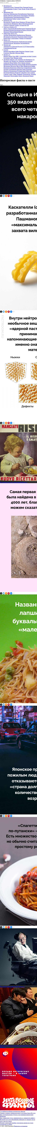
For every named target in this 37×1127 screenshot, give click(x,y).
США (33, 30)
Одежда (6, 25)
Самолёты (23, 72)
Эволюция (16, 43)
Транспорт (7, 76)
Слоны (18, 19)
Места (18, 66)
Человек (7, 61)
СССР (24, 46)
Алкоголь (6, 63)
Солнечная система (25, 56)
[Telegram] (4, 196)
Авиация (21, 61)
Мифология (27, 66)
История (8, 6)
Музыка (28, 22)
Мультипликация (27, 23)
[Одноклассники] (6, 196)
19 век (28, 9)
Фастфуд (12, 53)
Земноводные (13, 14)
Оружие (6, 69)
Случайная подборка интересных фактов (12, 1111)
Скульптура (22, 25)
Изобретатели (21, 35)
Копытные (30, 14)
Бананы (6, 51)
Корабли (28, 64)
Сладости (6, 53)
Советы (6, 74)
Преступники (28, 37)
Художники (27, 38)
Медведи (11, 15)
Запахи (28, 63)
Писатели (14, 37)
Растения (6, 72)
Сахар (31, 51)
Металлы (13, 66)
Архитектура (8, 23)
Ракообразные (8, 19)
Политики (21, 37)
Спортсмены (15, 38)
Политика (29, 69)
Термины (19, 74)
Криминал (30, 59)
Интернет (15, 64)
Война (15, 63)
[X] (1, 196)
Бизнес (15, 61)
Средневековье (8, 9)
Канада (24, 30)
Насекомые (24, 15)
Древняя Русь (8, 46)
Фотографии (14, 76)
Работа (28, 71)
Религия (17, 72)
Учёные (21, 38)
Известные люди (10, 33)
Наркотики (13, 68)
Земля (10, 56)
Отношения (12, 69)
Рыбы (14, 19)
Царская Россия (17, 46)
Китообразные (22, 14)
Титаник (33, 74)
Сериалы (11, 25)
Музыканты (7, 37)
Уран (11, 58)
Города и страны (10, 27)
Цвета (20, 76)
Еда (6, 50)
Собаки (23, 19)
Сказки (17, 25)
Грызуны (6, 14)
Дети (19, 63)
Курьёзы (34, 64)
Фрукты (17, 53)
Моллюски (17, 15)
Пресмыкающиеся (19, 17)
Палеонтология (8, 43)
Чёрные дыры (18, 58)
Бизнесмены (12, 35)
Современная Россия (10, 48)
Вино (11, 63)
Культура (8, 20)
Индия (34, 28)
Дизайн (13, 22)
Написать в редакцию (20, 1126)
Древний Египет (9, 7)
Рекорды (12, 72)
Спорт (10, 74)
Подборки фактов (10, 59)
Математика (15, 41)
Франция (6, 32)
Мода (20, 23)
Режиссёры (7, 38)
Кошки (6, 15)
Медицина (7, 66)
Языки (31, 76)
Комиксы (22, 22)
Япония (20, 32)
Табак (14, 74)
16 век (15, 9)
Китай (29, 30)
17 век (19, 9)
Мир (21, 66)
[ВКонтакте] (11, 196)
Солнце (34, 56)
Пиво (24, 69)
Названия (6, 68)
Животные (8, 12)
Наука (7, 40)
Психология (13, 71)
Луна (13, 56)
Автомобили (28, 61)
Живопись (15, 23)
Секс (28, 72)
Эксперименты (24, 43)
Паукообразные (8, 17)
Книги (33, 22)
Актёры (6, 35)
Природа (6, 71)
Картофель (12, 51)
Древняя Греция (28, 7)
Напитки (22, 51)
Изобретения (7, 64)
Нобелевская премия (25, 41)
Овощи (27, 51)
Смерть (32, 72)
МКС (17, 56)
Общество (20, 68)
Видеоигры (7, 22)
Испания (6, 30)
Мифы (33, 66)
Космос (7, 54)
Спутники (7, 58)
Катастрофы (22, 64)
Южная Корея (14, 32)
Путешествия (21, 71)
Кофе (17, 51)
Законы (23, 63)
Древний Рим (18, 7)
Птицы (27, 17)
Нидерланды (18, 30)
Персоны (19, 69)
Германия (28, 28)
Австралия (11, 28)
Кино (17, 22)
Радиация (33, 71)
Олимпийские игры (29, 68)
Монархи (28, 35)
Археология (7, 41)
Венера (6, 56)
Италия (11, 30)
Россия (7, 45)
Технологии (26, 74)
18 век (23, 9)
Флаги (5, 28)
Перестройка (30, 46)
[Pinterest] (9, 196)
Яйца (22, 53)
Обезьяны (31, 15)
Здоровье (22, 59)
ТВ (28, 25)
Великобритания (20, 28)
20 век (32, 9)
